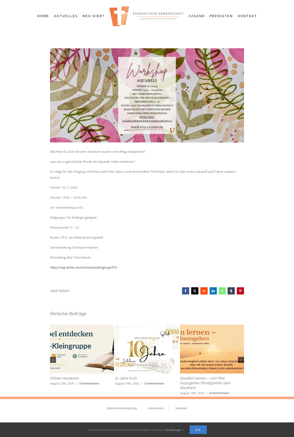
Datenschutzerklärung (122, 408)
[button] (53, 360)
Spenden (181, 408)
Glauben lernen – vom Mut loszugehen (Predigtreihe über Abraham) (205, 383)
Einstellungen (173, 430)
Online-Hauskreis (64, 378)
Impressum (156, 408)
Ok (198, 430)
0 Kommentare (89, 383)
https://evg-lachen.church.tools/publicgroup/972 (83, 267)
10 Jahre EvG (126, 378)
